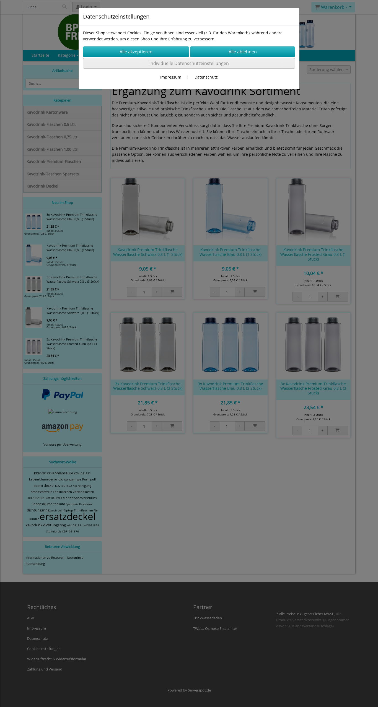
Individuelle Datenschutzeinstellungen (189, 63)
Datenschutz (206, 77)
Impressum (170, 77)
